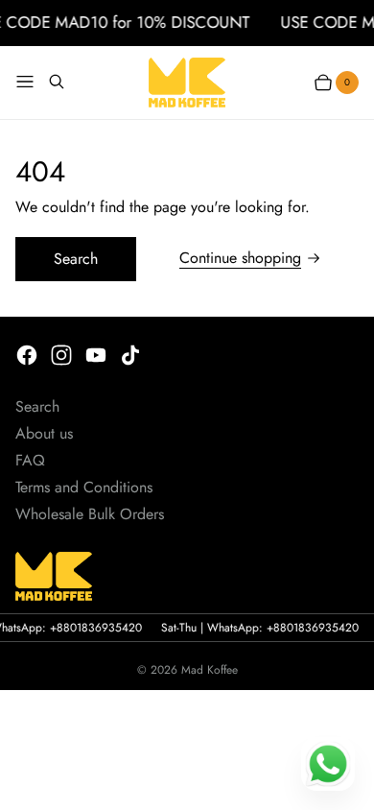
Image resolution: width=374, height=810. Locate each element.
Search (76, 259)
